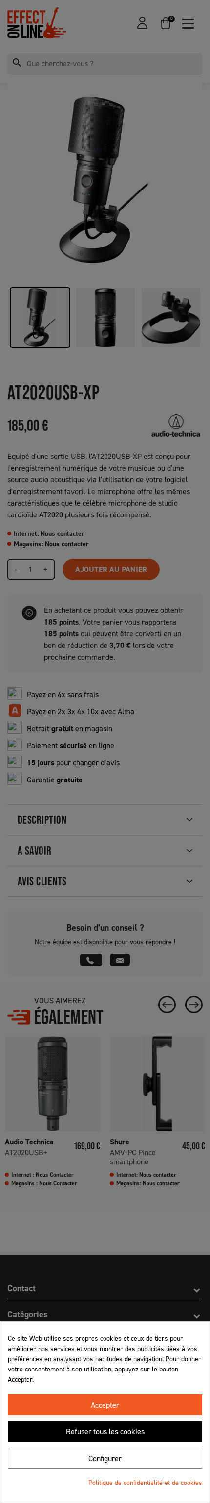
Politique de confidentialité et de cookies (145, 1482)
